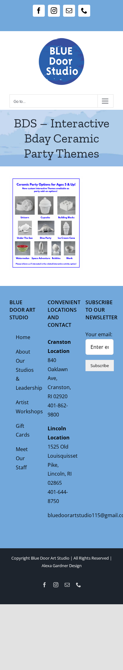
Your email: (98, 334)
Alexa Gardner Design (62, 565)
